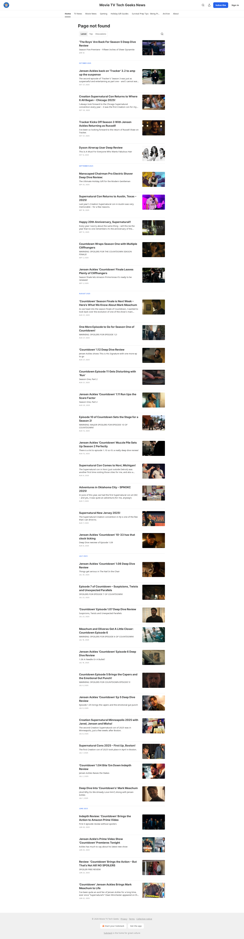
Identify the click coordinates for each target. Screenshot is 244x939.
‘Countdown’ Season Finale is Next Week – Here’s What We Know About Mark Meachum (108, 303)
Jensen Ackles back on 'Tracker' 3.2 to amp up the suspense (107, 72)
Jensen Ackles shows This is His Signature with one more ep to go (108, 355)
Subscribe (220, 5)
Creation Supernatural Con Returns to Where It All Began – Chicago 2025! (108, 98)
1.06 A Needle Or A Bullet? (92, 659)
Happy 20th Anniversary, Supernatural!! (105, 222)
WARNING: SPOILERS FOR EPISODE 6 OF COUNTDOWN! (106, 636)
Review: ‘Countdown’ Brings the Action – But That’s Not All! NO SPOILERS (108, 863)
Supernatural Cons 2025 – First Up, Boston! (107, 745)
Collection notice (144, 919)
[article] (122, 49)
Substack (108, 933)
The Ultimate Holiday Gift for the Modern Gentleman (104, 181)
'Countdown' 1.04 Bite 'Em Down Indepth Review (105, 767)
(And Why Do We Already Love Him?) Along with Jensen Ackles (106, 793)
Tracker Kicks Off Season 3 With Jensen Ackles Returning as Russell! (105, 123)
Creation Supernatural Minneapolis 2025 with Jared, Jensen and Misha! (108, 721)
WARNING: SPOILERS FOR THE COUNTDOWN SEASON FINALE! (105, 253)
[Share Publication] (209, 5)
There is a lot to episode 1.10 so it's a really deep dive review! (109, 450)
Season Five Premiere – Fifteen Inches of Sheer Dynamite (106, 49)
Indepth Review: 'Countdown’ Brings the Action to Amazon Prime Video (105, 818)
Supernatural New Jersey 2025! (99, 513)
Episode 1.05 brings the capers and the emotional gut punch (108, 704)
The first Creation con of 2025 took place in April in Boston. (108, 749)
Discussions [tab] (100, 34)
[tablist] (93, 34)
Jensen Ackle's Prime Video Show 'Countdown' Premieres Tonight (101, 840)
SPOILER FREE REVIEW (90, 869)
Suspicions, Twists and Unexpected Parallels (100, 613)
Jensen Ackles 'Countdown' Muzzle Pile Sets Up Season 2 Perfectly (108, 444)
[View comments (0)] (100, 56)
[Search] (203, 5)
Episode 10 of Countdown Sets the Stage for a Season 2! (108, 418)
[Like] (81, 56)
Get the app (136, 926)
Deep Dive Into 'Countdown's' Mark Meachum (108, 788)
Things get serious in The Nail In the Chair (99, 571)
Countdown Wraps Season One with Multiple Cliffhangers (108, 245)
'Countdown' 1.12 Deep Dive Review (101, 349)
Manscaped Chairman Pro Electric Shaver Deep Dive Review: (106, 175)
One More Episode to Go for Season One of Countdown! (106, 328)
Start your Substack (114, 926)
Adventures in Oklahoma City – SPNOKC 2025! (105, 489)
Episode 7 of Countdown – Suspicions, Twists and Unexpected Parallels (108, 588)
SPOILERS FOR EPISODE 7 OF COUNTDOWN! (101, 594)
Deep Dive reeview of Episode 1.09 (96, 542)
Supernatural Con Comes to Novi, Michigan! (107, 465)
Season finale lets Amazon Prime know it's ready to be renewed (105, 278)
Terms (132, 919)
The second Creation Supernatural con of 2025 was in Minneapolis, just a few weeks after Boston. (105, 729)
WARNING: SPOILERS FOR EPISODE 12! (98, 334)
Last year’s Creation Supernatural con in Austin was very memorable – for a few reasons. (106, 205)
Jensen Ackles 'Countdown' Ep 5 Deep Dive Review (107, 699)
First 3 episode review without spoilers (98, 823)
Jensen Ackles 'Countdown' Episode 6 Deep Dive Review (107, 653)
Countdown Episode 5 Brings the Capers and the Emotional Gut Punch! (108, 676)
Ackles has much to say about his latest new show (103, 846)
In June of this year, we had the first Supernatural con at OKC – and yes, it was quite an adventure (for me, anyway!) (108, 496)
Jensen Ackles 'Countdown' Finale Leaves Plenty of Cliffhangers (106, 271)
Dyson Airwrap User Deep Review (101, 147)
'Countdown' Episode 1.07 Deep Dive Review (107, 609)
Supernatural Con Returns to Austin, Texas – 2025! (107, 198)
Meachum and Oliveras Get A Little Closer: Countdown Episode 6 (106, 630)
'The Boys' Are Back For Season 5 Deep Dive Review (107, 43)
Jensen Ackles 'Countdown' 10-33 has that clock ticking (107, 536)
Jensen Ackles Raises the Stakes (94, 772)
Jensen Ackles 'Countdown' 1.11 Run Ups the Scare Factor (107, 396)
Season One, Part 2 (88, 379)
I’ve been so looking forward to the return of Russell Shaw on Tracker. (109, 131)
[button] (67, 13)
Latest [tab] (84, 34)
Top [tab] (91, 34)
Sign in (235, 5)
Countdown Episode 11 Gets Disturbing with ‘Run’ (107, 373)
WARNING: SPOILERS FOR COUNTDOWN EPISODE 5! (104, 682)
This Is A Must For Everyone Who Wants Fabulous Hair (105, 151)
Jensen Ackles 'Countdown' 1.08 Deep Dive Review (107, 565)
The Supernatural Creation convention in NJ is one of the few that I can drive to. (108, 518)
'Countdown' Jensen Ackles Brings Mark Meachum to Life (105, 886)
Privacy (124, 919)
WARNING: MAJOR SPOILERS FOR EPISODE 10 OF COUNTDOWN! (103, 426)
